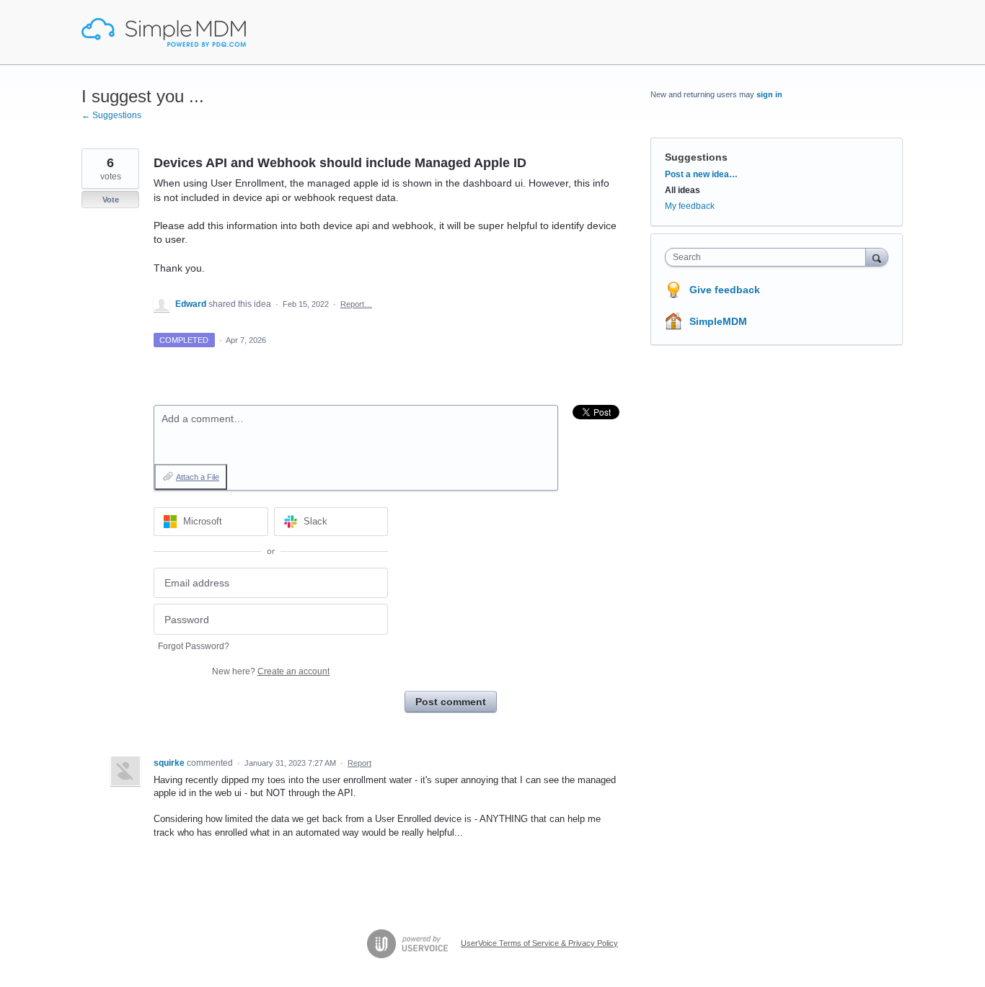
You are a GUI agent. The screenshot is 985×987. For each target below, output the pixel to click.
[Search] (876, 257)
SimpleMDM (718, 321)
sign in (769, 94)
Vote (110, 199)
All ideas (682, 190)
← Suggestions (111, 115)
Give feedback (724, 289)
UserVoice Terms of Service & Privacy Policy (539, 943)
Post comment (450, 701)
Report (359, 763)
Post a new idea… (701, 174)
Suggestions (696, 157)
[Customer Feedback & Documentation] (163, 32)
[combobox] (769, 257)
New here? (271, 671)
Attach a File (197, 477)
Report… (356, 304)
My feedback (690, 206)
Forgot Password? (193, 646)
